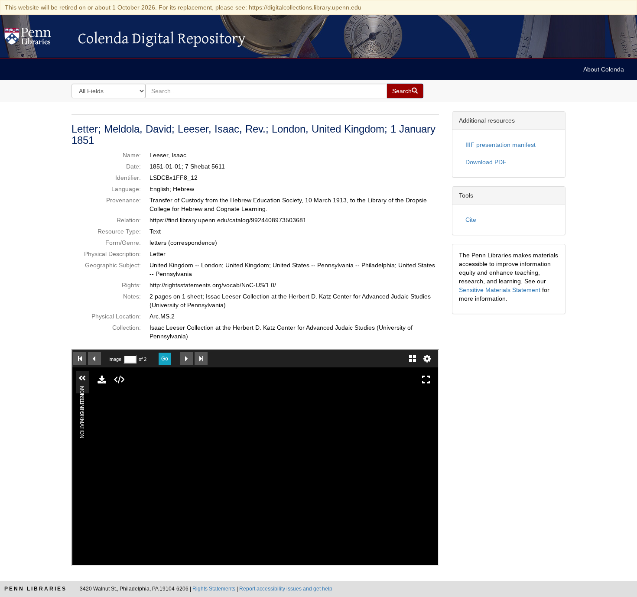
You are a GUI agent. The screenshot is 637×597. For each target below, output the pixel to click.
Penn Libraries (35, 589)
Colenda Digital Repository (36, 38)
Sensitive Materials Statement (499, 289)
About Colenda (603, 69)
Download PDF (486, 162)
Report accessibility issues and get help (285, 589)
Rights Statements (213, 589)
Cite (470, 219)
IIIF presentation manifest (500, 144)
